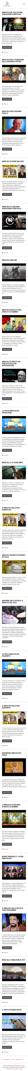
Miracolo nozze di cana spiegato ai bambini (11, 311)
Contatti (8, 1068)
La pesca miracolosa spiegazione (10, 412)
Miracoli (6, 52)
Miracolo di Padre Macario (13, 161)
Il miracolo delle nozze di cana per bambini (12, 909)
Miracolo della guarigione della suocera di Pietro (13, 61)
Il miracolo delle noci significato (11, 509)
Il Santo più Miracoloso (12, 1010)
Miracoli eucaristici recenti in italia (13, 556)
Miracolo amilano (9, 260)
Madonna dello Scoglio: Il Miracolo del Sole (12, 602)
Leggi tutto (7, 47)
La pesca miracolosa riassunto (10, 655)
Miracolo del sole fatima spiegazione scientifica (12, 13)
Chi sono (12, 1068)
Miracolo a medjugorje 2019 (13, 960)
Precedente (6, 1059)
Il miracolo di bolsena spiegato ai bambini (11, 806)
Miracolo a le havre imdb (12, 463)
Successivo (19, 1059)
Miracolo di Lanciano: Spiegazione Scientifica (11, 208)
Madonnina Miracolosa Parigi (11, 754)
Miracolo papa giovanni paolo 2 (11, 112)
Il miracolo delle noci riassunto (11, 707)
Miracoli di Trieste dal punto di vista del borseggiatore (11, 364)
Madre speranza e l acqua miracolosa (12, 858)
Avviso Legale (19, 1068)
